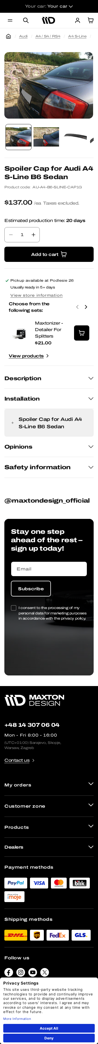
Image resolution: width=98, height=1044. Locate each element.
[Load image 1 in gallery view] (18, 137)
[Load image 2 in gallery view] (46, 137)
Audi (23, 36)
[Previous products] (77, 307)
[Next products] (86, 307)
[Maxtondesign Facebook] (8, 973)
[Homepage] (8, 36)
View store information (36, 295)
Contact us (16, 760)
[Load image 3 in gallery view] (74, 137)
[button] (10, 20)
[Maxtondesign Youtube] (32, 973)
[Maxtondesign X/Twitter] (44, 973)
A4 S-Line (77, 36)
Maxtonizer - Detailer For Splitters (49, 329)
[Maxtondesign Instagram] (20, 973)
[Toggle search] (26, 20)
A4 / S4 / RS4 (47, 36)
